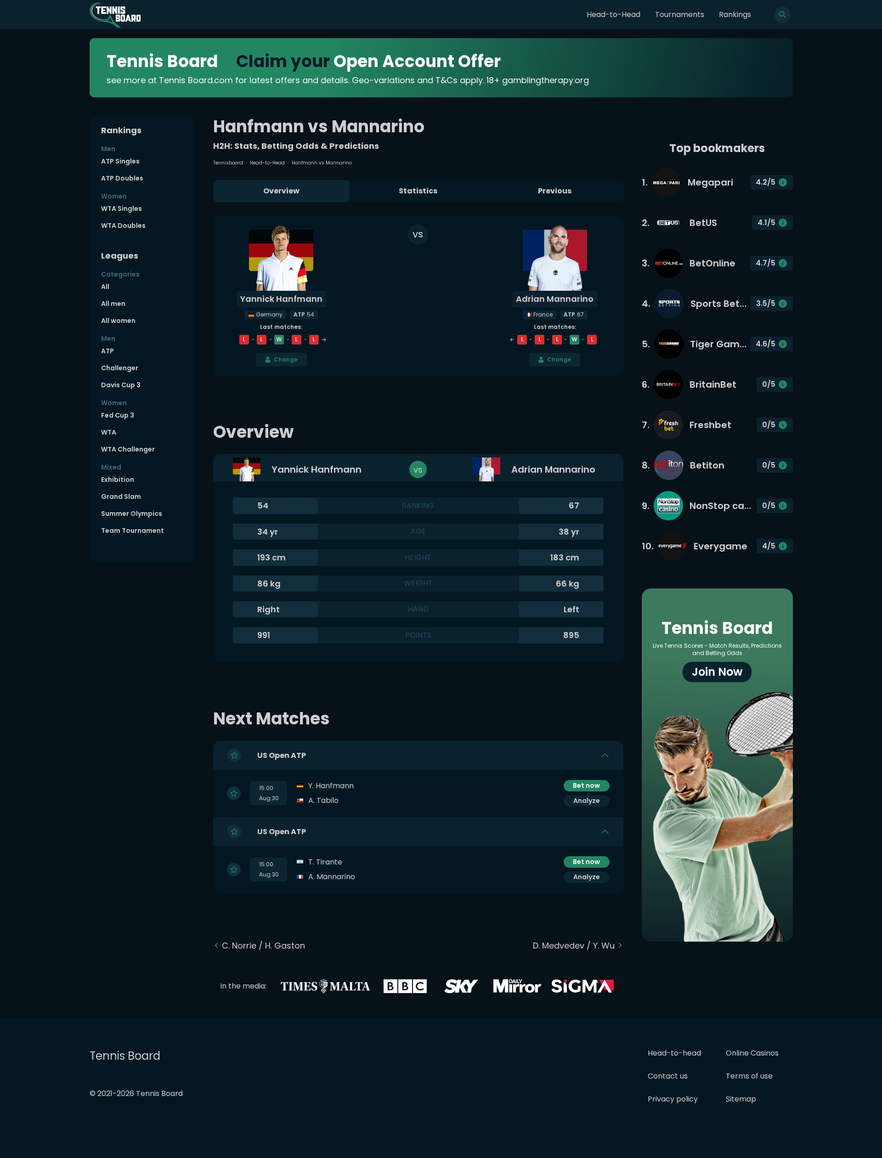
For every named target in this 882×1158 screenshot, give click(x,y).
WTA (108, 432)
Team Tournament (132, 530)
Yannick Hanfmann (281, 299)
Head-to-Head (613, 14)
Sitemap (741, 1099)
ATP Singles (120, 161)
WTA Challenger (128, 449)
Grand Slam (121, 496)
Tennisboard (228, 162)
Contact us (668, 1076)
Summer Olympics (131, 513)
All (105, 286)
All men (113, 303)
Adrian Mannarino (555, 299)
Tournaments (679, 14)
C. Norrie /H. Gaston (263, 945)
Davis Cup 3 (121, 385)
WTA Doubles (123, 225)
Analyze (586, 800)
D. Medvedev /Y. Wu (574, 945)
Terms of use (749, 1076)
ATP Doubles (122, 178)
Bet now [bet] (586, 785)
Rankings (735, 14)
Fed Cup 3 (117, 415)
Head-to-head (674, 1053)
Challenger (119, 368)
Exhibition (117, 479)
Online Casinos (752, 1053)
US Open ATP (281, 755)
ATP (107, 351)
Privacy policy (673, 1099)
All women (118, 320)
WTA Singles (121, 208)
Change (286, 359)
